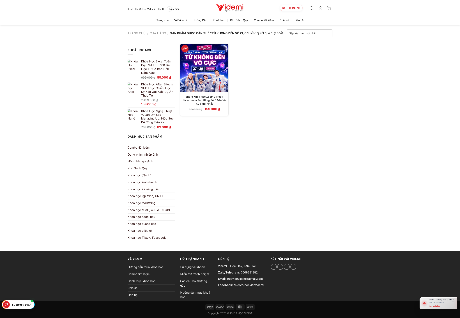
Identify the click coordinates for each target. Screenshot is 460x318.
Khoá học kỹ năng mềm (144, 189)
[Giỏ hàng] (329, 8)
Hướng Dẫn (200, 20)
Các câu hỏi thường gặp (193, 283)
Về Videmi (180, 20)
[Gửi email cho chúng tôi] (287, 267)
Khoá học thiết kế (140, 230)
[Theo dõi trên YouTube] (293, 267)
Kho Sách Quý (239, 20)
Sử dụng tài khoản (192, 267)
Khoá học (218, 20)
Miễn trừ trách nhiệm (194, 274)
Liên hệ (299, 20)
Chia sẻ (284, 20)
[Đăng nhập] (321, 8)
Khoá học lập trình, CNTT (145, 196)
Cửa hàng (158, 33)
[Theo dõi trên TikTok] (280, 267)
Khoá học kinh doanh (142, 182)
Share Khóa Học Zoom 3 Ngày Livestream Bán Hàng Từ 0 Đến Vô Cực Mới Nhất (204, 100)
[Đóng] (453, 302)
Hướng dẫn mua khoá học (146, 267)
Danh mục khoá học (141, 281)
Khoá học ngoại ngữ (141, 217)
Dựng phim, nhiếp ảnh (143, 154)
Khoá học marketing (141, 203)
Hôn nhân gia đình (140, 161)
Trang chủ (163, 20)
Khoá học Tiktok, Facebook (147, 237)
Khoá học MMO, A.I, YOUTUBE (149, 210)
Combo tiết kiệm (264, 20)
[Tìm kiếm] (312, 8)
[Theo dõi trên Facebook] (274, 267)
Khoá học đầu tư (139, 175)
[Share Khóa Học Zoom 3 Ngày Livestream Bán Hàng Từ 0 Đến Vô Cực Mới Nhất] (204, 68)
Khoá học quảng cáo (142, 224)
